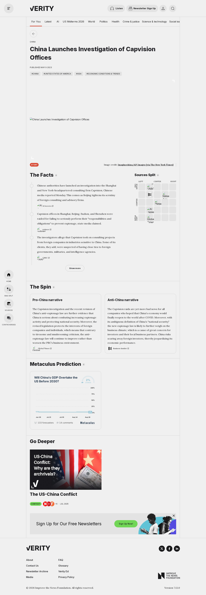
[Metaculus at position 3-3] (157, 202)
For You (36, 21)
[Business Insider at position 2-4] (149, 194)
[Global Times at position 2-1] (149, 217)
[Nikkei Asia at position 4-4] (165, 194)
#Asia (78, 74)
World (91, 21)
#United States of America (57, 74)
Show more (75, 268)
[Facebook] (169, 549)
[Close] (173, 515)
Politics (104, 21)
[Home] (9, 275)
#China (35, 74)
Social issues (176, 21)
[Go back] (33, 33)
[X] (162, 549)
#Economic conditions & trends (103, 74)
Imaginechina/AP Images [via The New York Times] (145, 164)
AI (58, 21)
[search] (172, 8)
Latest (48, 21)
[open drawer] (9, 8)
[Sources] (9, 303)
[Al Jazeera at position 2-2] (149, 209)
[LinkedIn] (177, 549)
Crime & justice (131, 21)
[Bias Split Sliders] (9, 289)
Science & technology (154, 21)
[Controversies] (9, 318)
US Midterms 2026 (73, 21)
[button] (149, 186)
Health (115, 21)
